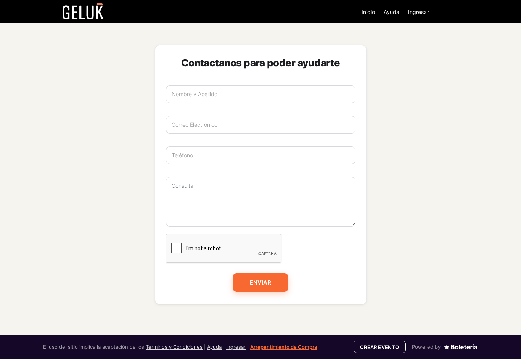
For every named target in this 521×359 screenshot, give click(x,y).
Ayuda (391, 12)
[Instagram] (454, 12)
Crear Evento (379, 347)
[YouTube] (464, 12)
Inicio (368, 12)
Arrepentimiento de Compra (283, 347)
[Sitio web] (474, 12)
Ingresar (418, 12)
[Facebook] (445, 12)
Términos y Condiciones (174, 347)
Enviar (261, 282)
